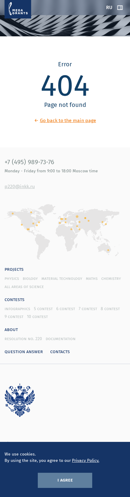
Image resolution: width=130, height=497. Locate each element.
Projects (14, 269)
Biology (30, 278)
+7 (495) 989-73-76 (29, 161)
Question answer (24, 351)
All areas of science (24, 286)
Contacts (60, 351)
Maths (92, 278)
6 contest (65, 309)
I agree (65, 479)
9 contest (14, 316)
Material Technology (61, 278)
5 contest (43, 309)
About (11, 329)
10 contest (37, 316)
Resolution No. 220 (23, 339)
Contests (14, 299)
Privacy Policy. (85, 460)
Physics (12, 278)
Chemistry (111, 278)
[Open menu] (120, 8)
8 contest (110, 309)
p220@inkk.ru (20, 186)
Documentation (61, 339)
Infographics (17, 309)
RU (109, 7)
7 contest (88, 309)
